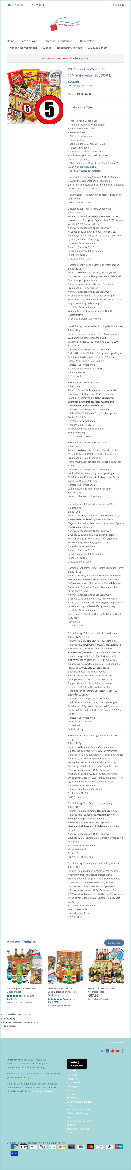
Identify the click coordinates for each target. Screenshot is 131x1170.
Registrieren (25, 4)
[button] (14, 995)
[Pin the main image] (86, 93)
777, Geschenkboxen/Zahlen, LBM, (87, 69)
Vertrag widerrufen (76, 1064)
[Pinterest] (112, 1051)
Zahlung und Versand (43, 1091)
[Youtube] (117, 1051)
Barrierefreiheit (75, 1082)
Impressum (73, 1078)
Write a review (8, 1025)
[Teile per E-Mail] (90, 93)
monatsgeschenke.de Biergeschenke (47, 1142)
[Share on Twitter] (82, 93)
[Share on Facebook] (78, 93)
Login (10, 4)
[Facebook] (107, 1051)
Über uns (72, 1124)
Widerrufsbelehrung (78, 1113)
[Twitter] (102, 1051)
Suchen (71, 1094)
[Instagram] (122, 1051)
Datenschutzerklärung (79, 1120)
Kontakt (71, 1117)
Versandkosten (87, 86)
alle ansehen (114, 942)
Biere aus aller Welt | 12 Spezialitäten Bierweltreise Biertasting (62, 992)
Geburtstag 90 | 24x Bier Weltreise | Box (101, 990)
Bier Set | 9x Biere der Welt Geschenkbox (21, 990)
